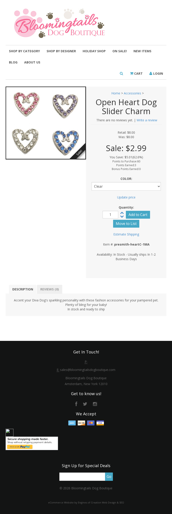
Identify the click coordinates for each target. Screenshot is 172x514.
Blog (13, 62)
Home (115, 93)
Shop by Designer (61, 51)
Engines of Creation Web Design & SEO (101, 502)
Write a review (147, 120)
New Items (142, 51)
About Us (32, 62)
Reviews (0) (49, 289)
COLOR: (126, 178)
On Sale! (119, 51)
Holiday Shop (94, 51)
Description (22, 289)
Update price (126, 197)
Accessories (132, 93)
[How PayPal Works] (32, 443)
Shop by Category (24, 51)
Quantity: (126, 207)
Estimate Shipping (126, 234)
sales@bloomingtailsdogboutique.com (87, 370)
